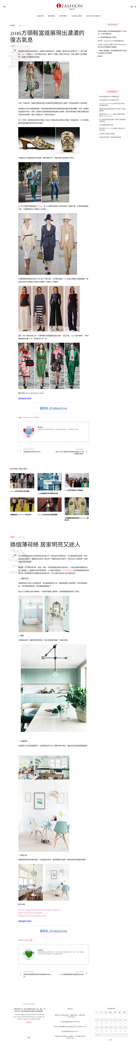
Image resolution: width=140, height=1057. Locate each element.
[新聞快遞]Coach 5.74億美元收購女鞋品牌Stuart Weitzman (112, 115)
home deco (26, 940)
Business (51, 16)
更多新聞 (99, 56)
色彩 (31, 940)
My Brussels (40, 910)
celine (24, 417)
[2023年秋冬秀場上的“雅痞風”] (77, 480)
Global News (76, 16)
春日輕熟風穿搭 (66, 1031)
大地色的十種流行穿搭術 (107, 134)
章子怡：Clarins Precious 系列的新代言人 (111, 41)
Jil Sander (39, 206)
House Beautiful (36, 913)
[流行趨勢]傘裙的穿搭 (106, 125)
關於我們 (29, 1022)
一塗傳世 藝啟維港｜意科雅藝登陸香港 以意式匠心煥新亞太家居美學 (112, 52)
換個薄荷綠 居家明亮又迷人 (45, 544)
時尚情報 (12, 25)
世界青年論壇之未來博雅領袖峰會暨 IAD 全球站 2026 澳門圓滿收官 (112, 32)
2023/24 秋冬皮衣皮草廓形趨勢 (47, 515)
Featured (63, 16)
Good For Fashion (93, 16)
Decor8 (33, 916)
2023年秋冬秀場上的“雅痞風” (74, 490)
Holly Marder (23, 916)
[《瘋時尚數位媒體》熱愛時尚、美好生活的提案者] (70, 6)
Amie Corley (41, 916)
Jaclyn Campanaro (53, 910)
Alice (13, 550)
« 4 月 (110, 1040)
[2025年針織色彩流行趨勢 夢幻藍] (49, 481)
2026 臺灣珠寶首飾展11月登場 (107, 37)
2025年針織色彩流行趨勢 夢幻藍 (47, 493)
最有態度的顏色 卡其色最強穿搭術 (110, 137)
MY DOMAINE (68, 570)
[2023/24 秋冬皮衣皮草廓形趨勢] (49, 504)
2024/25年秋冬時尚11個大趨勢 (19, 491)
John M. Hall (23, 913)
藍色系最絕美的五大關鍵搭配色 (109, 96)
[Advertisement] (112, 73)
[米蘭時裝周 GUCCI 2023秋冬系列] (22, 504)
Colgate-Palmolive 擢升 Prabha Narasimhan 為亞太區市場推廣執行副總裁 (112, 45)
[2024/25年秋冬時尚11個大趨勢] (22, 480)
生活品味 (12, 537)
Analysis (40, 16)
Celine (64, 279)
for (29, 913)
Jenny (13, 45)
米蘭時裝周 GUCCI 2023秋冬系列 (20, 515)
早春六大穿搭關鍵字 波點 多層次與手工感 (66, 1027)
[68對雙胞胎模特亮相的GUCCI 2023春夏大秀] (77, 506)
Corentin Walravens (25, 910)
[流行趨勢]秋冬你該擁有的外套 (109, 100)
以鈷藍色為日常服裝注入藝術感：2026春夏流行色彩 (70, 1036)
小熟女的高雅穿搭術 (66, 1022)
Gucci (24, 54)
